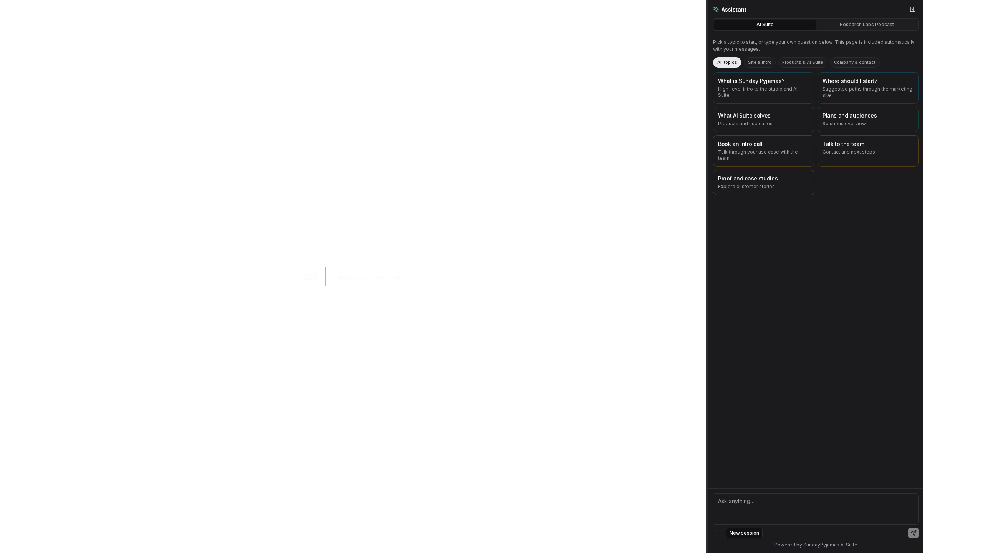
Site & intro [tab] (759, 62)
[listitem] (763, 88)
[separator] (707, 276)
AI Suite (765, 24)
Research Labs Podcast (867, 24)
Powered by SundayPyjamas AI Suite (815, 545)
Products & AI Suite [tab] (802, 62)
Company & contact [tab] (854, 62)
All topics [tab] (727, 62)
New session (744, 533)
